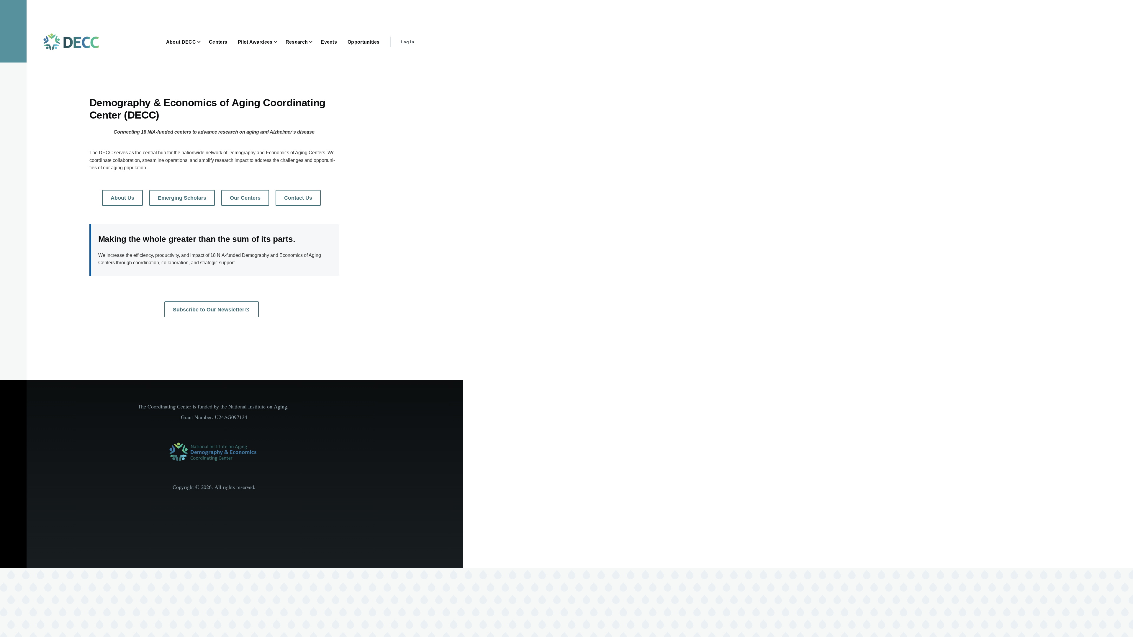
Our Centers (245, 198)
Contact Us (298, 198)
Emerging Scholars (182, 198)
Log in (407, 42)
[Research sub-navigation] (314, 42)
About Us (122, 198)
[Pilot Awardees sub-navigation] (279, 42)
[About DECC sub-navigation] (202, 42)
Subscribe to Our (208, 310)
